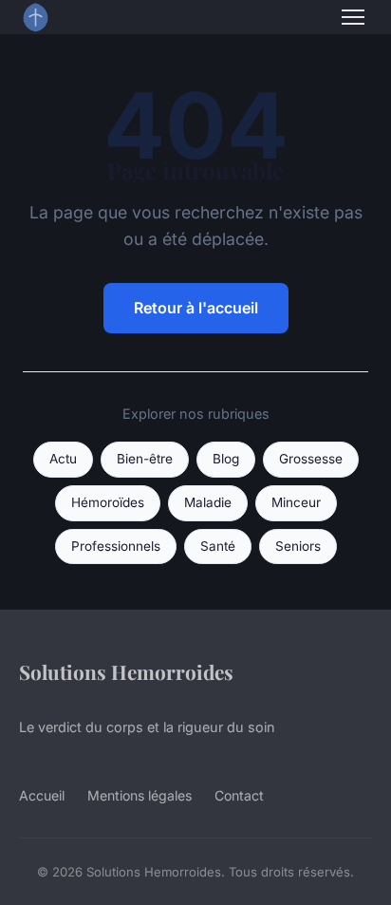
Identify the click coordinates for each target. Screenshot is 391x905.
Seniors (298, 546)
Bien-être (145, 458)
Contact (239, 795)
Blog (226, 458)
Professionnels (115, 546)
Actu (63, 458)
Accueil (42, 795)
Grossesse (311, 458)
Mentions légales (139, 795)
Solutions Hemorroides (126, 671)
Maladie (208, 502)
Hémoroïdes (107, 502)
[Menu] (353, 17)
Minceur (296, 502)
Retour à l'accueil (196, 307)
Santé (217, 546)
